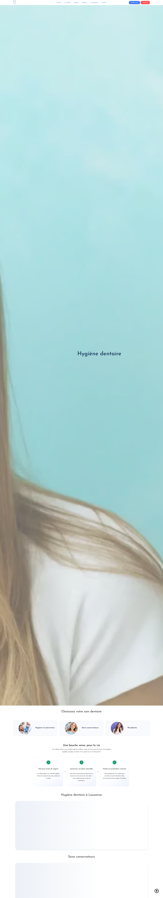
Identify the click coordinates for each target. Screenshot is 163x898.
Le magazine (94, 2)
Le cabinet (67, 2)
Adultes (76, 2)
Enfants (84, 2)
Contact (103, 2)
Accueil (59, 2)
